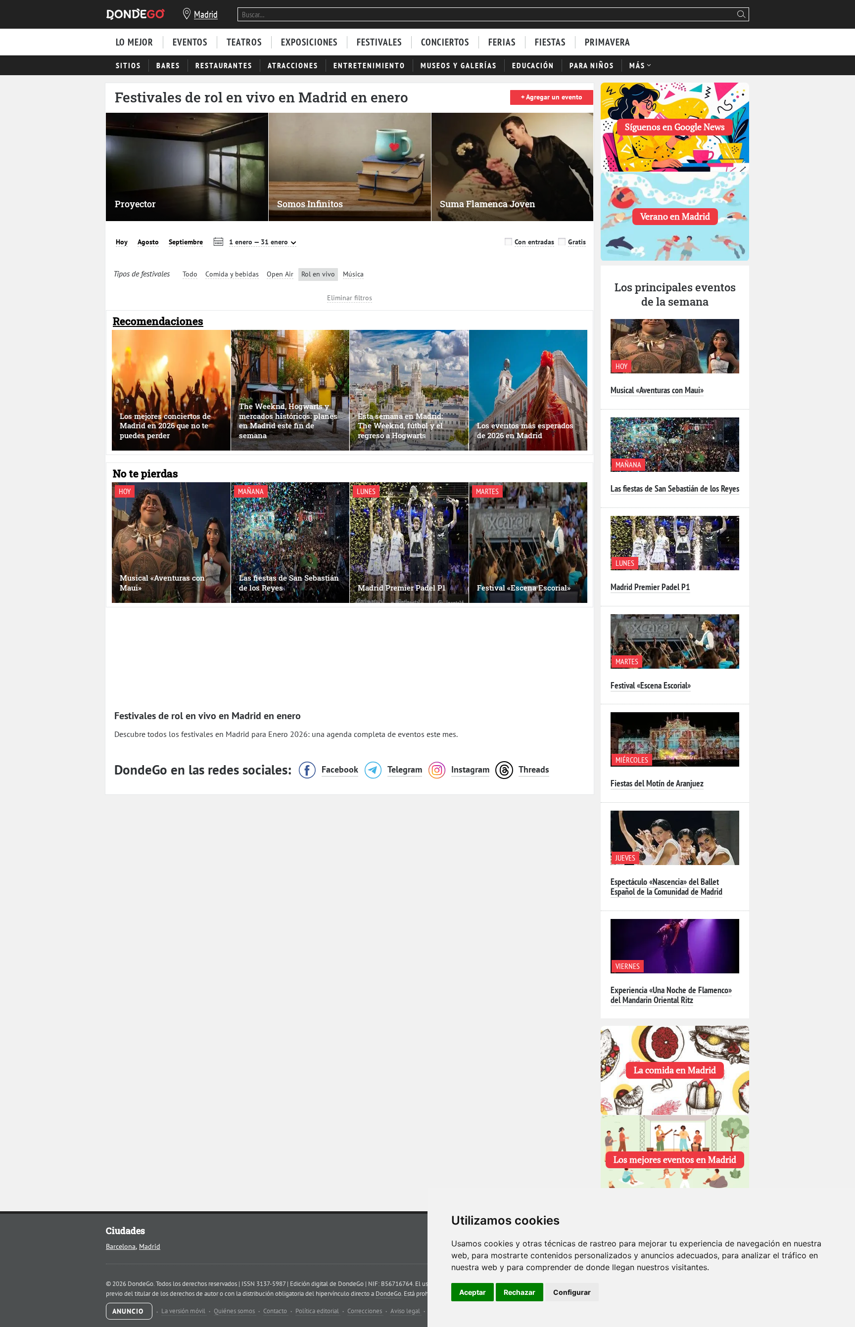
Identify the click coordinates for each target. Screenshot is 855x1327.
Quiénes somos (235, 1311)
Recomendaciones (158, 321)
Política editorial (317, 1311)
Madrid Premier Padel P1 (650, 587)
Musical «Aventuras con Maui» (657, 390)
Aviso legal (406, 1311)
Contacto (275, 1311)
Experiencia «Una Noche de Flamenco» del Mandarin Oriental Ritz (671, 995)
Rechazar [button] (519, 1292)
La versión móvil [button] (184, 1311)
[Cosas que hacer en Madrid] (135, 14)
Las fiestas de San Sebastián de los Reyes (675, 488)
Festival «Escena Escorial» (651, 685)
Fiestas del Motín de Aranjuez (657, 783)
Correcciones (365, 1311)
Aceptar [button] (472, 1292)
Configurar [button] (572, 1292)
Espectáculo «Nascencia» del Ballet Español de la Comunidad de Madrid (666, 886)
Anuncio (129, 1311)
